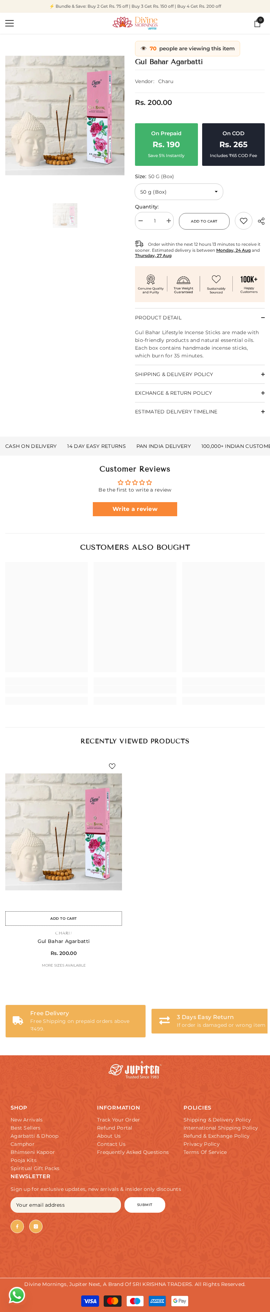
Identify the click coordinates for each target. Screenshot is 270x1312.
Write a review (135, 509)
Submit (145, 1204)
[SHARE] (258, 221)
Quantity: (147, 207)
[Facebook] (17, 1226)
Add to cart (205, 221)
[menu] (9, 23)
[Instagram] (36, 1226)
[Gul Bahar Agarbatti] (63, 832)
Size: (154, 176)
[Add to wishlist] (112, 766)
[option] (64, 115)
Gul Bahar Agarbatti (64, 941)
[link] (243, 221)
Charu (165, 81)
